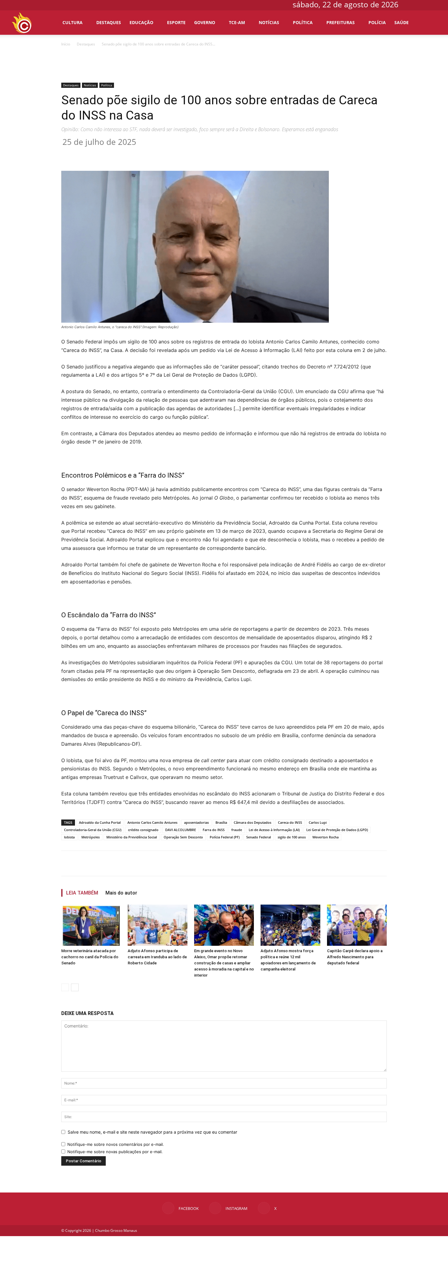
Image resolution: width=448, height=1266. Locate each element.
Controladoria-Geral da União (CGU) (92, 829)
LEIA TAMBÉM (82, 893)
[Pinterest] (144, 153)
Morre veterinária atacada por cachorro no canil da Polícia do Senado (89, 957)
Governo (204, 22)
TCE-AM (237, 22)
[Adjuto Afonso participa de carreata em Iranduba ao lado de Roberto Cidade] (157, 925)
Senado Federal (258, 837)
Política (303, 22)
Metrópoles (90, 837)
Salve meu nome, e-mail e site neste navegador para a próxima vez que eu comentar (152, 1132)
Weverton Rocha (325, 837)
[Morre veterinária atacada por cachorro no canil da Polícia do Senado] (91, 925)
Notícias (269, 22)
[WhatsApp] (158, 153)
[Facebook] (412, 4)
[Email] (172, 153)
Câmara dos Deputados (252, 822)
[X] (432, 4)
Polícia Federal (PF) (225, 837)
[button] (430, 23)
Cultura (72, 22)
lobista (69, 837)
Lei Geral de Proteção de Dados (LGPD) (337, 829)
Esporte (176, 22)
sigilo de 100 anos (292, 837)
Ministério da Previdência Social (131, 837)
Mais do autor (121, 893)
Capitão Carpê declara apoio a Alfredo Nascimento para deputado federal (354, 957)
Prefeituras (340, 22)
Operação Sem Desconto (183, 837)
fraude (236, 829)
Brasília (221, 822)
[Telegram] (186, 153)
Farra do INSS (214, 829)
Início (65, 44)
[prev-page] (65, 987)
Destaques (108, 22)
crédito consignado (143, 829)
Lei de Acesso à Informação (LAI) (274, 829)
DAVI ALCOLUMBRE (180, 829)
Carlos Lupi (318, 822)
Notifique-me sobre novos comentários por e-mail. (115, 1144)
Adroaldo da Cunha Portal (100, 822)
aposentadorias (196, 822)
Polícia (377, 22)
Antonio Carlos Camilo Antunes (152, 822)
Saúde (401, 22)
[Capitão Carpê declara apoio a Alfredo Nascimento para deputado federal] (357, 925)
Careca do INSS (290, 822)
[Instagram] (422, 4)
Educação (141, 22)
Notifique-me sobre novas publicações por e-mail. (115, 1151)
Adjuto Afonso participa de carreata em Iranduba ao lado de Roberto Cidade (157, 957)
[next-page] (75, 987)
